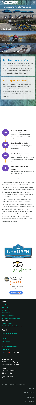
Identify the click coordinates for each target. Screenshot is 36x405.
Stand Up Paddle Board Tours (11, 318)
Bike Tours (5, 305)
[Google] (9, 352)
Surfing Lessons (7, 323)
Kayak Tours (6, 313)
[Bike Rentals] (18, 26)
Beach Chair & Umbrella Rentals (14, 18)
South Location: (7, 359)
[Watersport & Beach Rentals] (18, 48)
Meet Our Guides (29, 392)
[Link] (9, 2)
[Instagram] (13, 352)
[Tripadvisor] (18, 352)
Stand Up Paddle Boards (9, 346)
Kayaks (4, 344)
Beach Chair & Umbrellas (9, 333)
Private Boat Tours (8, 315)
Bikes (3, 336)
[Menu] (34, 2)
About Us (31, 388)
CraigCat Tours (6, 310)
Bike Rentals (6, 29)
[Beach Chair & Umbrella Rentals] (18, 15)
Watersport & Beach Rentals (12, 51)
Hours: (4, 368)
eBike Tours (5, 307)
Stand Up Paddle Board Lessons (12, 326)
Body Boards (6, 341)
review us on (15, 292)
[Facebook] (4, 352)
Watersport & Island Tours (12, 40)
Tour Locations (29, 401)
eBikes (4, 338)
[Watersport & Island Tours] (18, 37)
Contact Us (30, 397)
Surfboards (5, 349)
